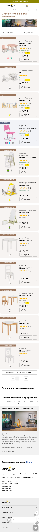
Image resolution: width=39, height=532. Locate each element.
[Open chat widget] (35, 528)
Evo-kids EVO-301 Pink (28, 128)
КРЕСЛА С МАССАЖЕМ (19, 1)
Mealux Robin (24, 73)
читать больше (8, 451)
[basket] (36, 5)
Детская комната (7, 10)
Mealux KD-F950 (25, 240)
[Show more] (35, 60)
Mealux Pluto (24, 100)
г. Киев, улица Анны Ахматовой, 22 (22, 474)
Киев (29, 462)
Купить (27, 59)
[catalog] (27, 6)
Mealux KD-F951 (25, 323)
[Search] (31, 6)
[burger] (2, 6)
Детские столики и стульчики (24, 10)
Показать (18, 373)
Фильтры (9, 33)
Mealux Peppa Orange (25, 44)
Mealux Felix (24, 185)
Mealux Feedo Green (27, 158)
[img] (10, 48)
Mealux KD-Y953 (25, 351)
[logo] (11, 5)
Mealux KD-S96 (25, 296)
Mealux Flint (24, 213)
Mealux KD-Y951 (25, 268)
